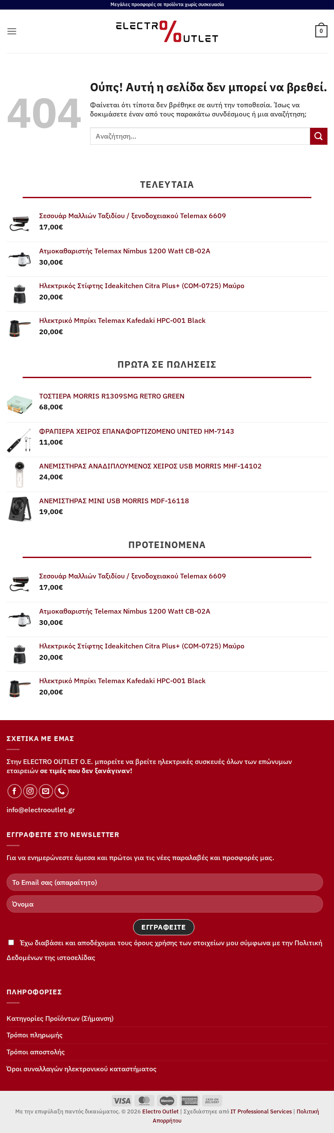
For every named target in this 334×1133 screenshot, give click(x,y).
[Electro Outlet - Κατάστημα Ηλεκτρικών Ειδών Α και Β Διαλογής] (167, 31)
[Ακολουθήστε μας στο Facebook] (14, 791)
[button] (12, 31)
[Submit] (318, 136)
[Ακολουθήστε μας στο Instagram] (30, 791)
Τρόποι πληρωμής (35, 1034)
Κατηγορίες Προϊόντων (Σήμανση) (60, 1018)
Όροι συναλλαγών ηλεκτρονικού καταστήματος (82, 1068)
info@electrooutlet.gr (41, 809)
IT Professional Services (261, 1111)
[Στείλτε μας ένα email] (46, 791)
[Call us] (61, 791)
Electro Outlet (160, 1111)
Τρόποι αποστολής (36, 1051)
